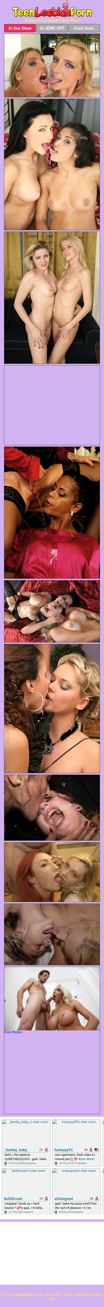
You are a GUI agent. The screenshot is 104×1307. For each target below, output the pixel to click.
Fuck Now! (84, 28)
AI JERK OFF (52, 28)
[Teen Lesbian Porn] (52, 8)
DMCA (80, 1294)
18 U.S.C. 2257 (59, 1294)
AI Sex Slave (19, 28)
